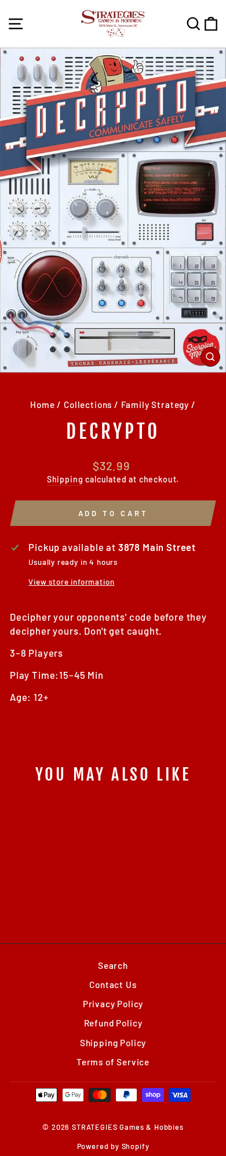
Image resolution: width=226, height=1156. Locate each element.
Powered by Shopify (113, 1146)
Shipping (65, 479)
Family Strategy (155, 404)
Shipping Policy (113, 1042)
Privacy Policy (113, 1003)
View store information (71, 581)
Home (42, 404)
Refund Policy (113, 1023)
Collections (88, 404)
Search (113, 965)
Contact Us (112, 984)
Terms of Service (113, 1062)
